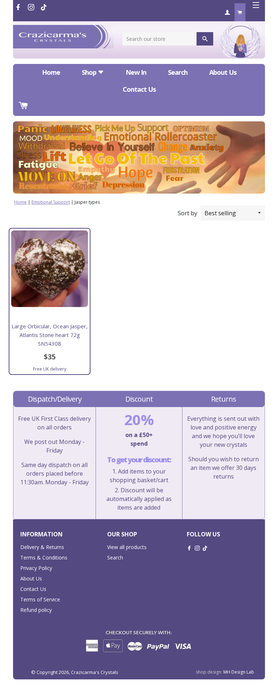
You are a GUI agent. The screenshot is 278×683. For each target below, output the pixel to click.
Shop (90, 72)
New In (136, 72)
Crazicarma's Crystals (94, 672)
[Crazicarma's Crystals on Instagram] (32, 7)
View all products (127, 547)
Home (51, 72)
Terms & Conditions (43, 557)
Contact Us (139, 89)
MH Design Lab (238, 672)
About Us (222, 72)
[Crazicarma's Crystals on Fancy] (44, 7)
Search (178, 72)
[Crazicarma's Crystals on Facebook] (19, 7)
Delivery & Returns (42, 547)
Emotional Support (50, 202)
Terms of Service (40, 599)
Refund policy (36, 609)
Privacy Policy (36, 568)
